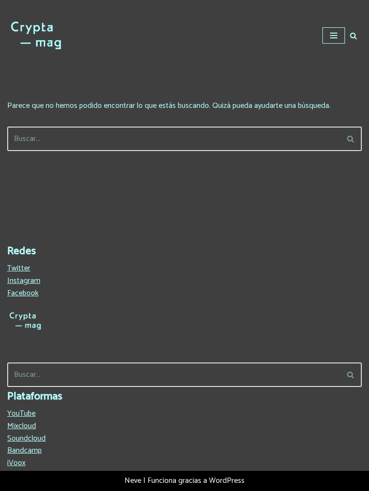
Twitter (18, 268)
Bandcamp (24, 450)
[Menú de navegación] (333, 35)
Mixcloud (21, 426)
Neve (132, 480)
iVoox (16, 462)
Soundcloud (26, 438)
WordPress (227, 480)
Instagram (23, 280)
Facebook (22, 293)
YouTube (21, 413)
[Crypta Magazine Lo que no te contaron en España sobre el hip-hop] (36, 35)
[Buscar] (353, 35)
